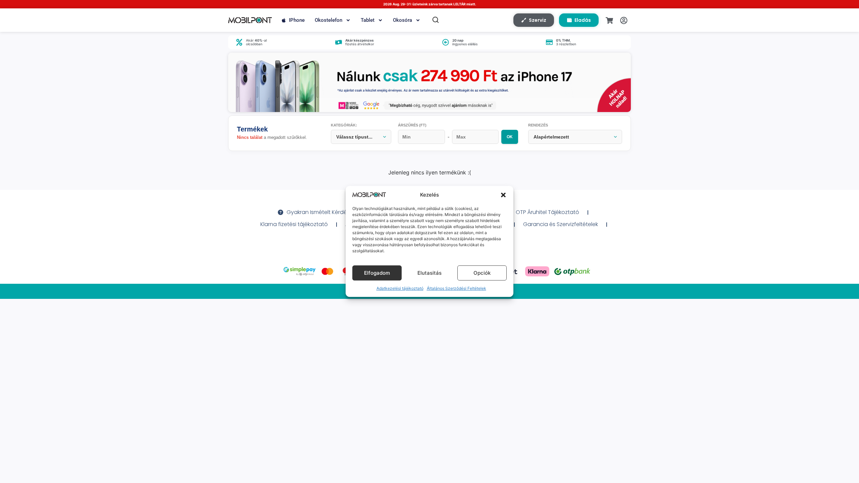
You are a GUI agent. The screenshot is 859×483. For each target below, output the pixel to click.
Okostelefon (328, 20)
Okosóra (402, 20)
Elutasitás (429, 273)
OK (510, 137)
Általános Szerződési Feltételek (456, 288)
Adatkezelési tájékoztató (399, 288)
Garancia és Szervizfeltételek (560, 224)
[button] (503, 195)
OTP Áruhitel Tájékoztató (547, 212)
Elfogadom (377, 273)
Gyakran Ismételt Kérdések (321, 212)
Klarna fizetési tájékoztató (294, 224)
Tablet (367, 20)
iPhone (297, 20)
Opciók (482, 273)
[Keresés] (436, 20)
